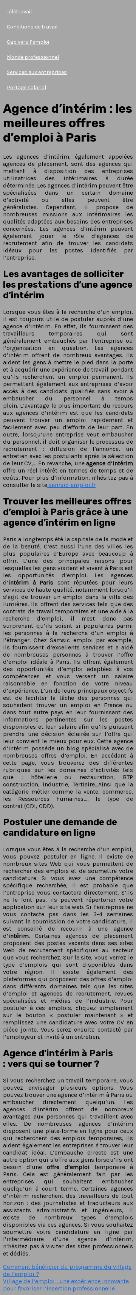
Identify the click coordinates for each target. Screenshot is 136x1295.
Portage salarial (26, 87)
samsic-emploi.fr (71, 484)
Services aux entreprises (37, 72)
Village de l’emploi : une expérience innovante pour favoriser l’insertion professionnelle (66, 1285)
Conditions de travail (32, 27)
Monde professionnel (33, 57)
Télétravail (19, 11)
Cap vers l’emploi (28, 42)
